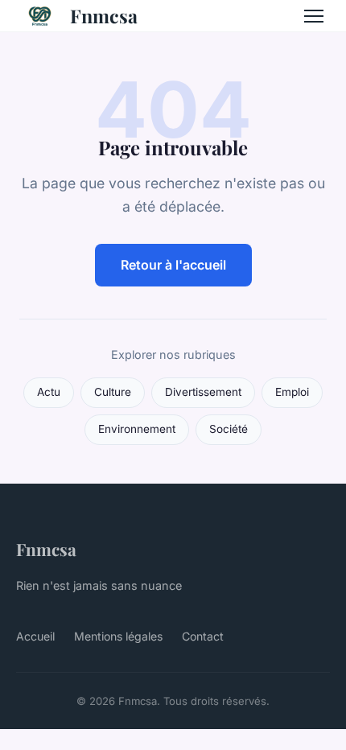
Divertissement (203, 391)
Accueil (35, 636)
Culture (112, 391)
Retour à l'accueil (173, 265)
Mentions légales (118, 636)
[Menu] (314, 16)
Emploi (292, 391)
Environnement (136, 428)
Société (228, 428)
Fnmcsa (104, 15)
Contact (203, 636)
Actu (48, 391)
